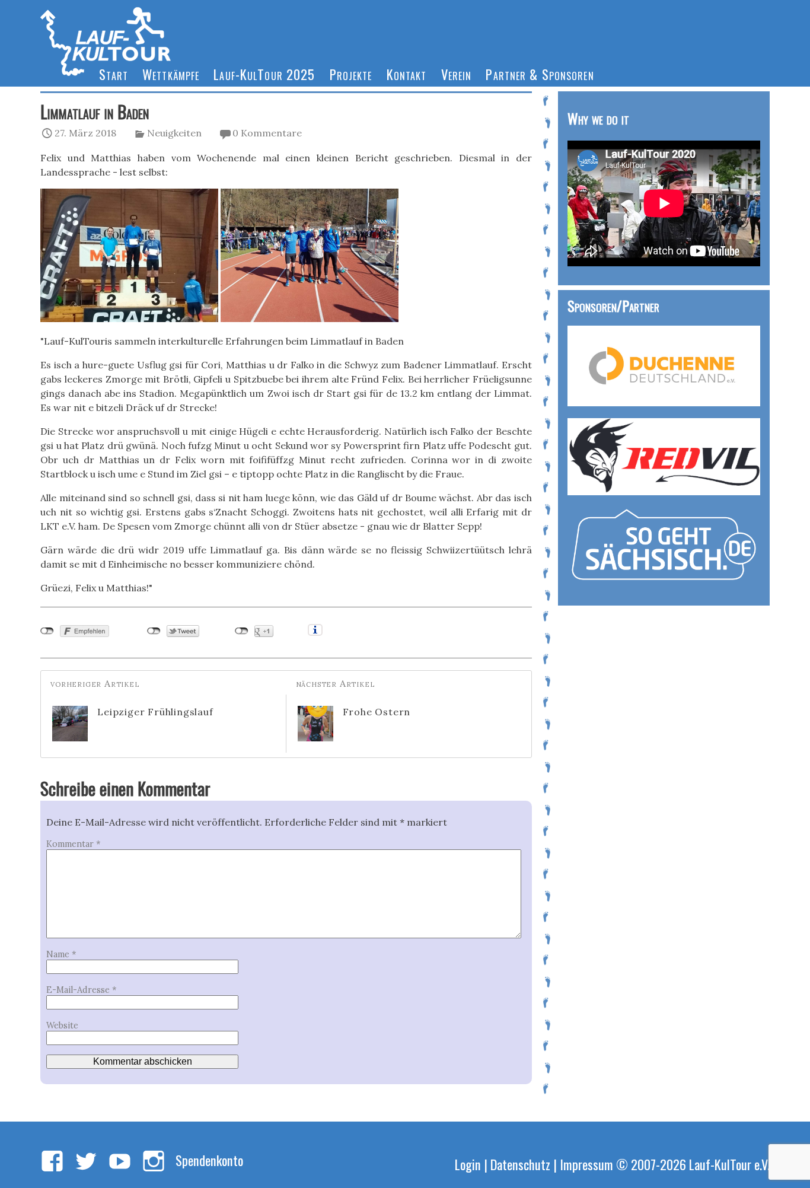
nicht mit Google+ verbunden (241, 631)
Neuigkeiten (174, 133)
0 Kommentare (267, 133)
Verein (456, 74)
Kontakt (407, 74)
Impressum (586, 1164)
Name (61, 954)
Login (468, 1164)
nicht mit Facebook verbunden (47, 631)
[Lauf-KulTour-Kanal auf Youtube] (120, 1162)
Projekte (351, 74)
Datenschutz (520, 1164)
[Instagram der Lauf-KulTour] (153, 1162)
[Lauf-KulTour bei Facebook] (52, 1162)
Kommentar (73, 844)
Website (62, 1025)
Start (113, 74)
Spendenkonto (209, 1160)
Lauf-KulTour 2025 (264, 74)
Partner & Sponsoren (540, 74)
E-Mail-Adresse (81, 990)
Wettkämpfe (170, 74)
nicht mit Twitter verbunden (154, 631)
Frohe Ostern (377, 712)
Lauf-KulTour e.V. (729, 1164)
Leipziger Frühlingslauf (155, 712)
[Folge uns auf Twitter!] (86, 1162)
